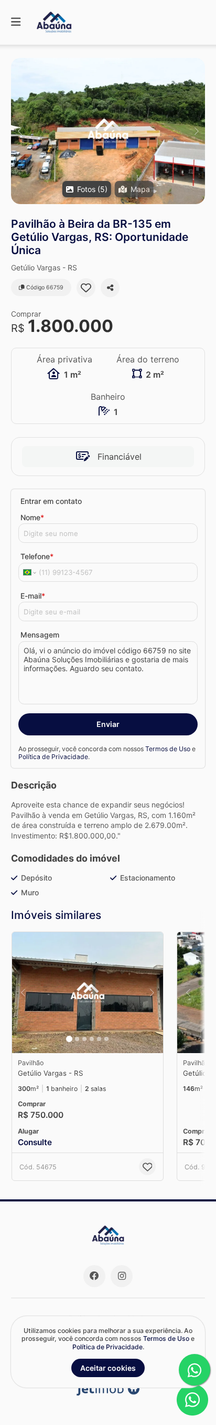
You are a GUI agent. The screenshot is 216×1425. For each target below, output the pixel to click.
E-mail (32, 595)
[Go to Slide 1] (69, 1039)
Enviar (108, 724)
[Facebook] (94, 1276)
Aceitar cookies (108, 1367)
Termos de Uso (167, 749)
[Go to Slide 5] (99, 1039)
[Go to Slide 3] (84, 1039)
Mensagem (39, 634)
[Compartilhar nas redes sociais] (110, 287)
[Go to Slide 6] (106, 1039)
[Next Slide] (196, 131)
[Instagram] (122, 1276)
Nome (32, 517)
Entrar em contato (51, 501)
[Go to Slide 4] (92, 1039)
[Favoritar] (86, 287)
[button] (108, 131)
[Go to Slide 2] (77, 1039)
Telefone (36, 556)
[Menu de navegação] (15, 22)
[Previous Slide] (19, 131)
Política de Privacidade (53, 757)
